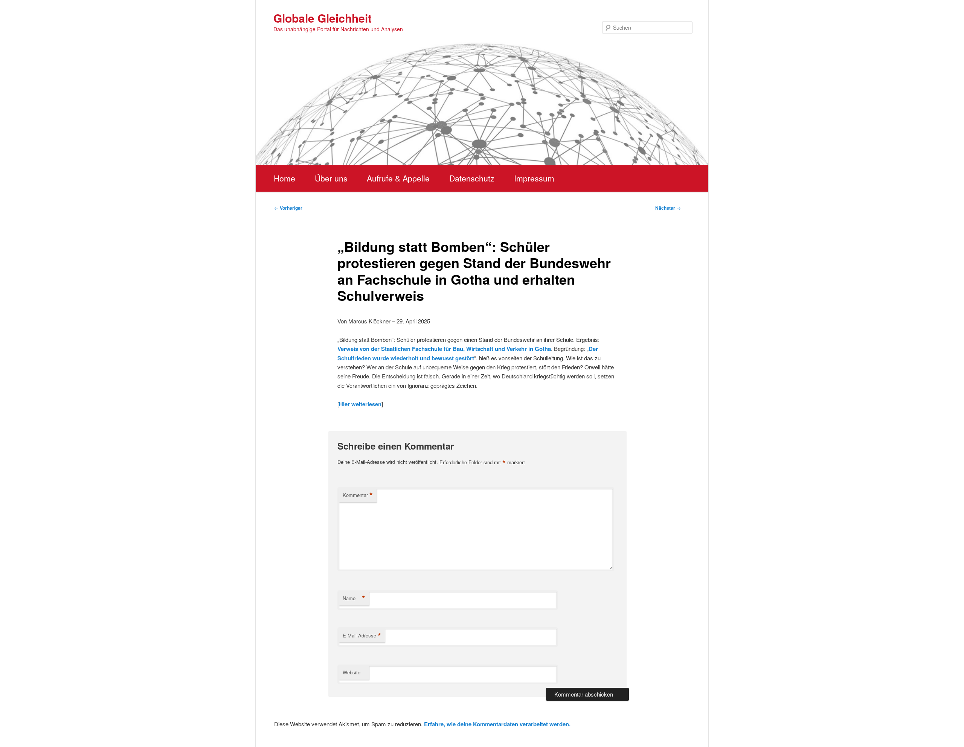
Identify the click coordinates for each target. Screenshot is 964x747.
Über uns (331, 178)
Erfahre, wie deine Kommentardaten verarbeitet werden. (497, 724)
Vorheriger (288, 207)
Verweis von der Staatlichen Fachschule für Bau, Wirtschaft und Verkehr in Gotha (444, 349)
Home (284, 178)
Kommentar (358, 495)
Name (354, 598)
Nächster (668, 207)
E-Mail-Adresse (362, 636)
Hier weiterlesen (360, 404)
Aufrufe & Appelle (398, 178)
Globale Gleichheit (322, 18)
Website (351, 672)
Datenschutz (471, 178)
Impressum (534, 178)
